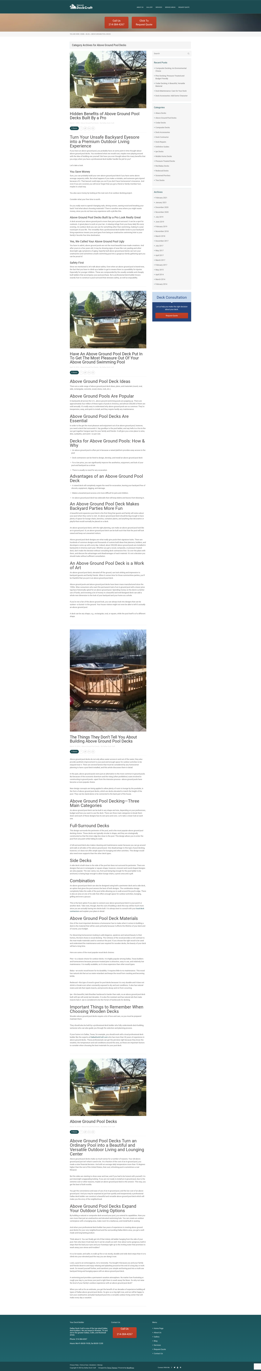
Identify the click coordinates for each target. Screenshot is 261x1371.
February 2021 (161, 198)
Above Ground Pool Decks (90, 123)
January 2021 (161, 202)
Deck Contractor (162, 137)
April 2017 (159, 255)
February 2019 (161, 226)
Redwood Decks (162, 171)
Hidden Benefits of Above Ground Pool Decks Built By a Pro (104, 115)
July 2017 (159, 246)
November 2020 (162, 212)
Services (159, 7)
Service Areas (170, 7)
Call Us (125, 1331)
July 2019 (159, 217)
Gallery (149, 7)
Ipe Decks (159, 151)
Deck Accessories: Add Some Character (171, 96)
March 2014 (160, 279)
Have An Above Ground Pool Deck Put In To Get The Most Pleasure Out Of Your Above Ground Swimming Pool (106, 358)
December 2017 (161, 241)
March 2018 (160, 236)
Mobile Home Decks (163, 156)
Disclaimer (92, 1365)
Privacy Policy (74, 1365)
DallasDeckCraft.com (99, 1037)
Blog (155, 1341)
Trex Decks (159, 180)
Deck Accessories (162, 132)
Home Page (158, 1328)
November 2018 (162, 231)
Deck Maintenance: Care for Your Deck (171, 91)
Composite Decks (162, 127)
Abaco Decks (160, 113)
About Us (140, 7)
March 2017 (160, 260)
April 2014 (159, 274)
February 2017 (161, 265)
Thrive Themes (112, 1368)
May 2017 (159, 250)
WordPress (130, 1368)
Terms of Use (84, 1365)
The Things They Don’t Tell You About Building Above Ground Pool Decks (103, 739)
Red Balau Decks (162, 166)
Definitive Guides (162, 147)
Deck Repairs (160, 142)
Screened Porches (162, 175)
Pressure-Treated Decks (165, 161)
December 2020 (161, 207)
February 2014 (161, 284)
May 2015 (159, 270)
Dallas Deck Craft (108, 123)
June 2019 (159, 222)
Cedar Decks (160, 123)
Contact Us (158, 1353)
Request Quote (183, 7)
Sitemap (99, 1365)
